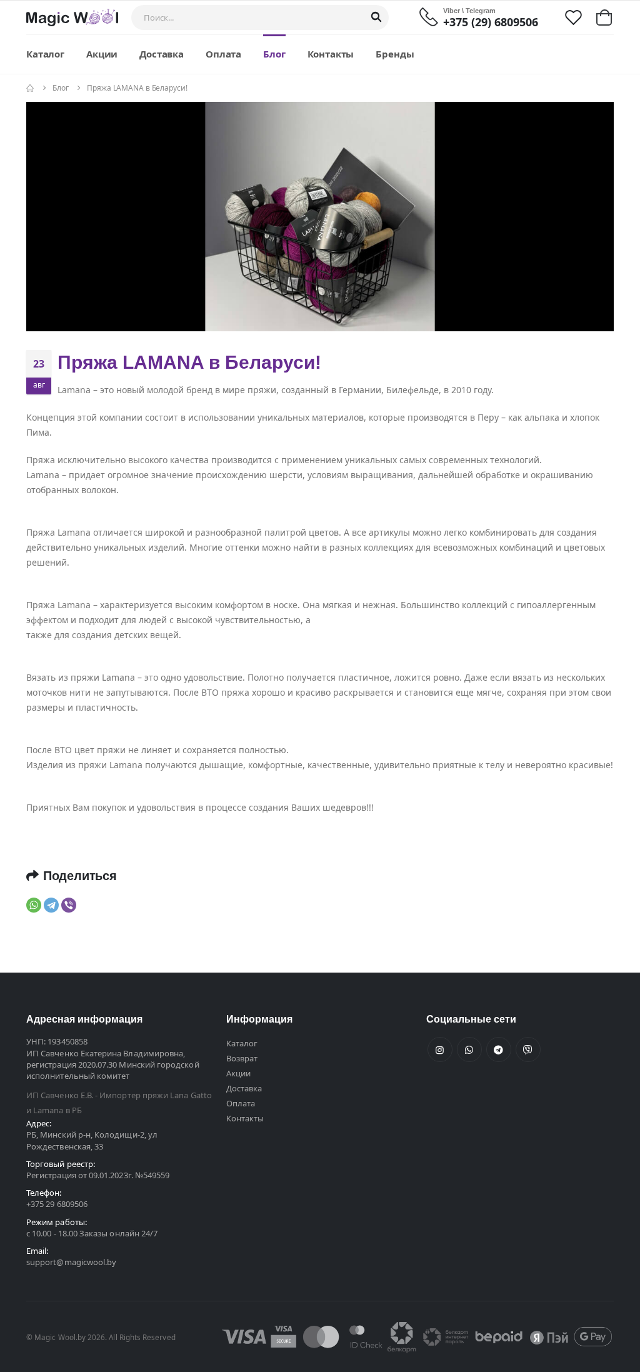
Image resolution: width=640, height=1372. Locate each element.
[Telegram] (51, 905)
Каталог (45, 54)
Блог (274, 54)
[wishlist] (573, 17)
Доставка (161, 54)
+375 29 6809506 (57, 1203)
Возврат (242, 1058)
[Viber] (68, 905)
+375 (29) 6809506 (490, 22)
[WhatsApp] (33, 905)
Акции (102, 54)
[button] (604, 17)
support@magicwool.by (71, 1262)
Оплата (223, 54)
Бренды (395, 54)
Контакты (331, 54)
